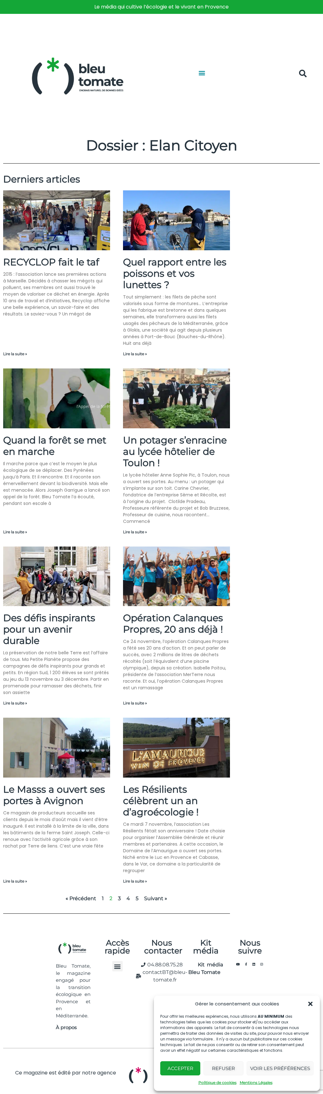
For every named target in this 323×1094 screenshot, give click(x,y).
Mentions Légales (256, 1082)
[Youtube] (238, 964)
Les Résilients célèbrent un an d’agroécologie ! (161, 801)
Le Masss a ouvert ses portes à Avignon (54, 795)
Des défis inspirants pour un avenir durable (49, 629)
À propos (66, 1027)
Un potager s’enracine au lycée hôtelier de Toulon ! (175, 451)
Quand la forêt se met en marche (54, 445)
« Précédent (81, 898)
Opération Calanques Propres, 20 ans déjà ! (173, 623)
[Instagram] (262, 964)
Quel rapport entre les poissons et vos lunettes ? (174, 273)
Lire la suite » (15, 353)
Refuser (223, 1068)
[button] (310, 1004)
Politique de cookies (217, 1082)
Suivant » (155, 898)
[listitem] (161, 7)
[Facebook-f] (246, 964)
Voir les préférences (280, 1068)
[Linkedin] (254, 964)
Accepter (180, 1068)
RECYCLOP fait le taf (51, 262)
